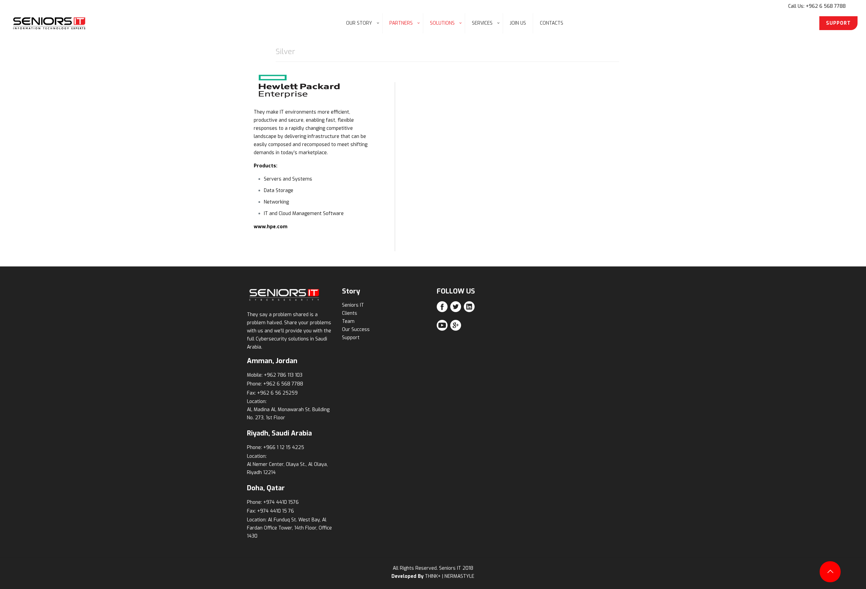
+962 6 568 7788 (283, 384)
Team (348, 321)
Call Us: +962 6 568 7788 (817, 6)
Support (351, 337)
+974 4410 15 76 (275, 511)
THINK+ (433, 576)
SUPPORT (838, 23)
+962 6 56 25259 (277, 393)
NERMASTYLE (459, 576)
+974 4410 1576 (281, 502)
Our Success (356, 329)
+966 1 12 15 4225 (283, 447)
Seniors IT (353, 305)
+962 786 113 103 (283, 375)
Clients (349, 313)
